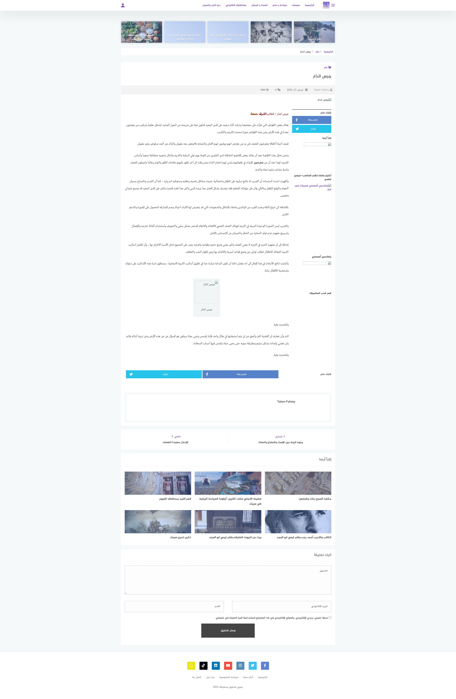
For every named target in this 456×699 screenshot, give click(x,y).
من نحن (210, 677)
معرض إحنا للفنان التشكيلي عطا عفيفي (228, 37)
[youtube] (228, 666)
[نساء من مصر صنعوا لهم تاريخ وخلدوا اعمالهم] (184, 32)
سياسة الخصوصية (228, 677)
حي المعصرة (314, 39)
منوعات (296, 5)
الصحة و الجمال (259, 5)
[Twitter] (253, 666)
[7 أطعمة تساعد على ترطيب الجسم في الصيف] (141, 32)
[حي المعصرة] (314, 32)
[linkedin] (216, 666)
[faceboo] (265, 666)
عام (326, 67)
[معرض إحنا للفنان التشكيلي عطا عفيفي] (228, 32)
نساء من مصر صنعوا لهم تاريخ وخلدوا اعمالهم (185, 37)
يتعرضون (258, 162)
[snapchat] (191, 666)
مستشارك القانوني (236, 5)
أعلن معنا (248, 677)
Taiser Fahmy (321, 90)
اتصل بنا (196, 677)
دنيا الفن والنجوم (212, 5)
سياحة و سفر (280, 5)
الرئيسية (309, 5)
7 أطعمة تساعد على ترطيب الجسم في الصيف (141, 37)
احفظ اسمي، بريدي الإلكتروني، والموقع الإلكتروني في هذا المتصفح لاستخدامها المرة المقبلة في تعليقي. (271, 618)
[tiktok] (204, 666)
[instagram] (240, 666)
